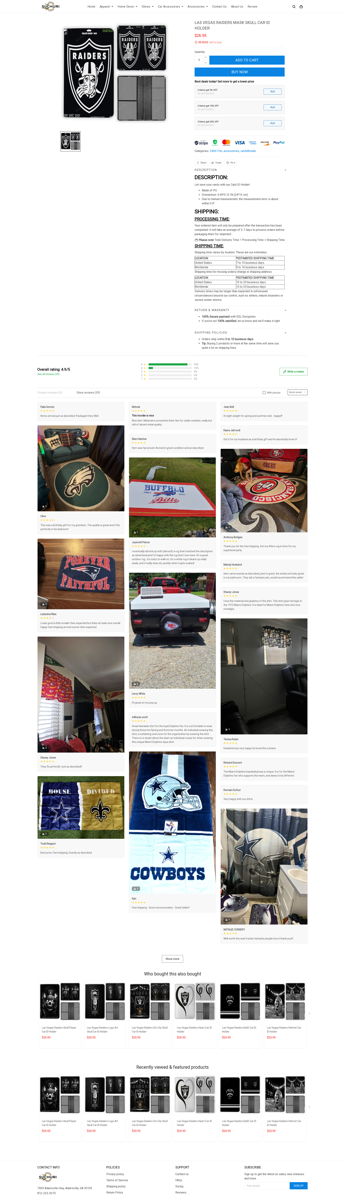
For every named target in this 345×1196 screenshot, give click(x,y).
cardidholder (248, 151)
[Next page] (310, 1014)
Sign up (299, 1185)
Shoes (146, 6)
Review (252, 6)
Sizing (179, 1186)
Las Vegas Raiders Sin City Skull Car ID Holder (150, 1029)
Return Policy (114, 1192)
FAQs (178, 1180)
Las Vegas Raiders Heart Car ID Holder (194, 1029)
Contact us (182, 1174)
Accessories (196, 6)
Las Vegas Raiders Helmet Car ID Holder (284, 1029)
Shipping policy (116, 1186)
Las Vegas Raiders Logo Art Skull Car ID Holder (102, 1029)
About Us (237, 6)
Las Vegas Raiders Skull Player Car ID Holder (59, 1029)
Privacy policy (115, 1174)
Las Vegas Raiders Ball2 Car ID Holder (239, 1029)
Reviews (180, 1192)
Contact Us (219, 6)
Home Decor (126, 6)
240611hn (216, 151)
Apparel (105, 6)
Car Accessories (169, 6)
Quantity (200, 52)
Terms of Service (117, 1180)
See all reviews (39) (48, 374)
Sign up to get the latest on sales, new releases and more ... (274, 1176)
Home (91, 6)
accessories (231, 151)
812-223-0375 (46, 1193)
